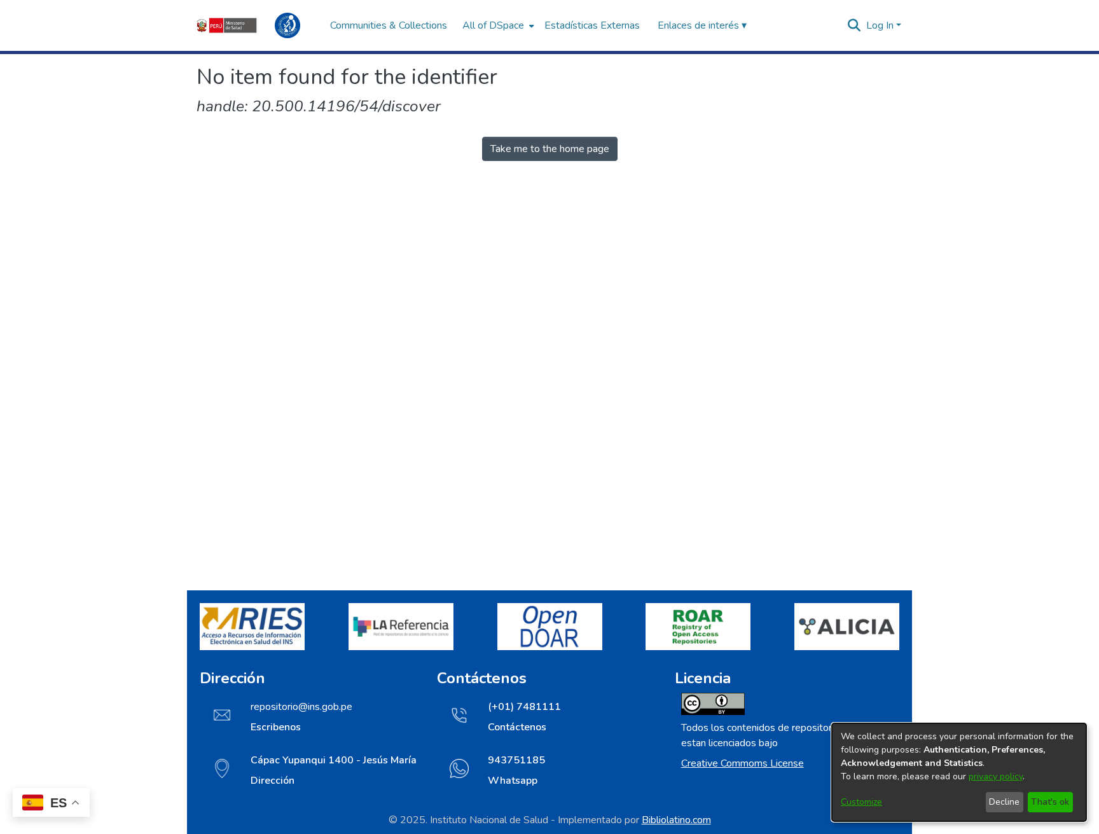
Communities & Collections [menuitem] (388, 25)
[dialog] (959, 772)
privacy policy (996, 776)
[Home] (257, 25)
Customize (861, 802)
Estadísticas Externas (592, 25)
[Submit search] (854, 25)
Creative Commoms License (742, 763)
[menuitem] (497, 25)
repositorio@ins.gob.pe (301, 707)
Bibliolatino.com (676, 820)
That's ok (1050, 802)
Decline (1004, 802)
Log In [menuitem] (880, 25)
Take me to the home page (549, 149)
